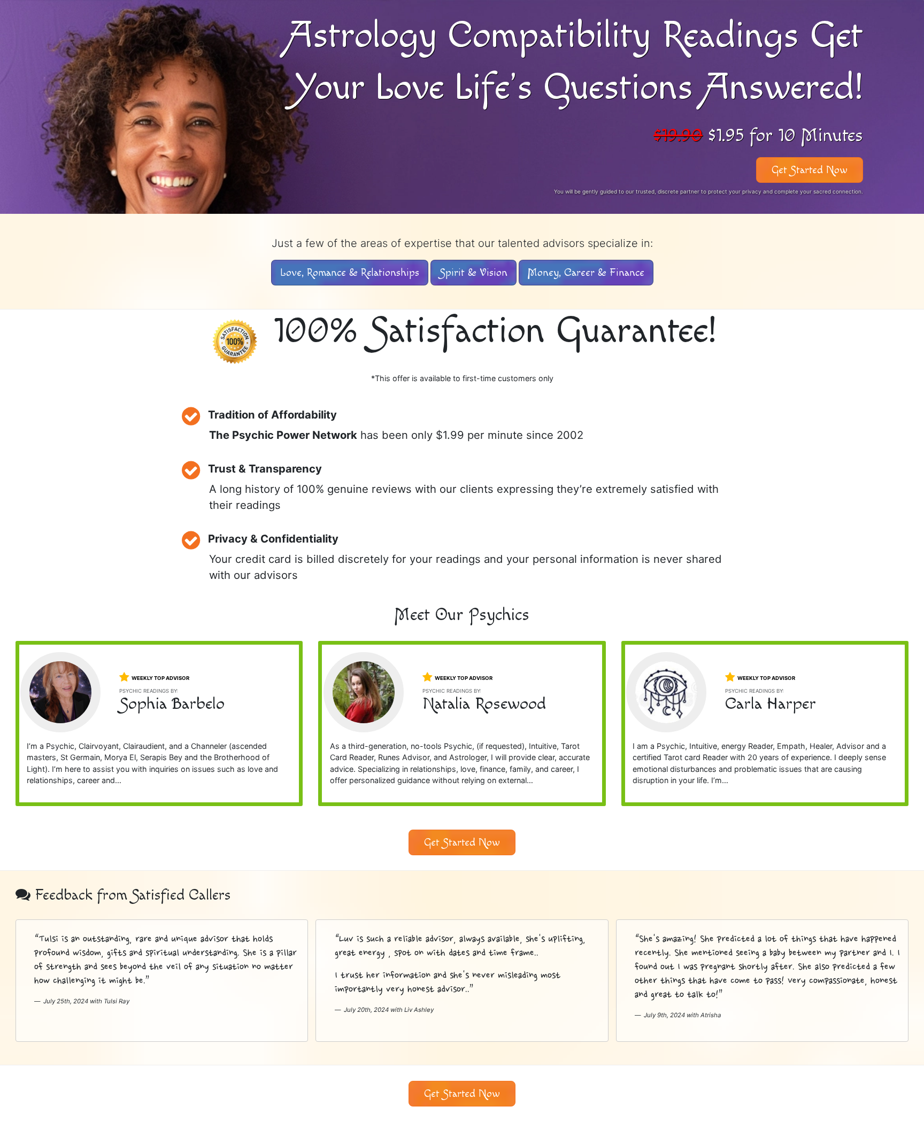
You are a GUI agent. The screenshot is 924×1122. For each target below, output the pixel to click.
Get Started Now (810, 170)
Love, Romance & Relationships (349, 272)
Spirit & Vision (473, 272)
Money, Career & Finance (586, 272)
